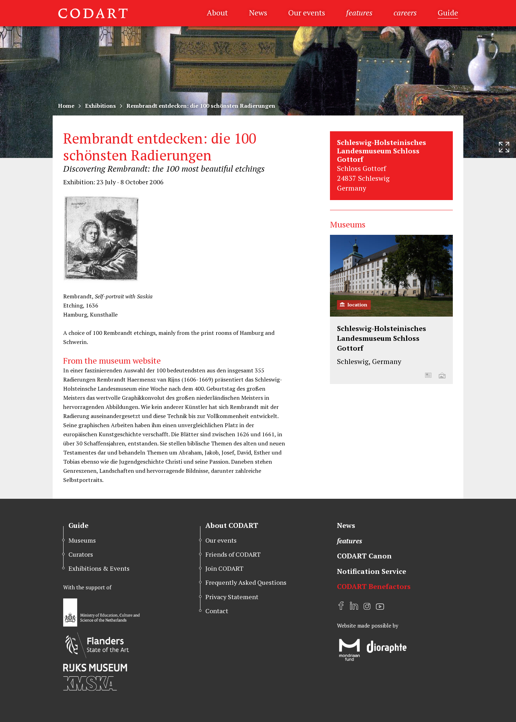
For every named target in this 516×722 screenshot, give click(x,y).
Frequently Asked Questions (245, 582)
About (217, 12)
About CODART (231, 525)
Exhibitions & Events (99, 568)
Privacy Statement (231, 596)
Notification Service (371, 571)
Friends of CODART (233, 554)
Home (66, 106)
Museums (82, 540)
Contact (216, 611)
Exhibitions (100, 106)
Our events (306, 12)
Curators (80, 554)
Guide (448, 12)
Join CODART (224, 568)
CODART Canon (364, 556)
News (258, 12)
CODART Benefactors (374, 586)
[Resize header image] (504, 147)
